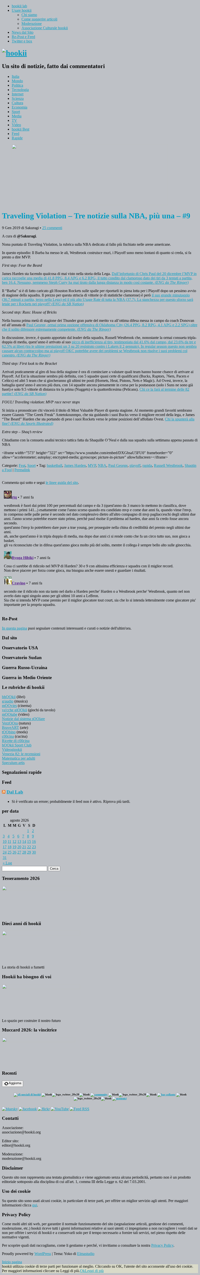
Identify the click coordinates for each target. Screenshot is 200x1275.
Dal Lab (15, 792)
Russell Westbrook (168, 465)
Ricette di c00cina (16, 741)
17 (5, 847)
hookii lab (19, 6)
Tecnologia (20, 90)
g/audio (7, 701)
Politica (17, 85)
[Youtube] (60, 1109)
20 (19, 847)
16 (34, 841)
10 (5, 841)
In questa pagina (14, 628)
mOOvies (9, 706)
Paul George (118, 465)
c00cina (8, 736)
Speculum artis (13, 763)
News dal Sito (22, 32)
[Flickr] (44, 1109)
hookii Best (20, 129)
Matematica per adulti (18, 758)
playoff (135, 465)
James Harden (75, 465)
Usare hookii (21, 10)
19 (14, 847)
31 (5, 858)
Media (16, 116)
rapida (147, 465)
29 (29, 852)
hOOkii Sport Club (16, 745)
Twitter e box (22, 41)
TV (14, 120)
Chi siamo (29, 15)
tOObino (9, 732)
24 (5, 852)
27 (19, 852)
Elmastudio (85, 1254)
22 (29, 847)
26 (14, 852)
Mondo (17, 81)
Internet (17, 94)
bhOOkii (9, 697)
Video (16, 125)
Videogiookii (12, 749)
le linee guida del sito (62, 482)
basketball (54, 465)
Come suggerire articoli (39, 19)
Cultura (17, 103)
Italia (15, 76)
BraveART (10, 727)
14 (24, 841)
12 (14, 841)
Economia (19, 107)
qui (34, 1205)
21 (24, 847)
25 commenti (52, 228)
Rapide (17, 138)
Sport (16, 112)
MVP (92, 465)
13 (19, 841)
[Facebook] (28, 1109)
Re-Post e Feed (23, 37)
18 (9, 847)
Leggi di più (94, 1271)
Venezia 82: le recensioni (21, 754)
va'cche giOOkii (14, 710)
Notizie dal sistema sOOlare (23, 719)
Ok (82, 1271)
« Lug (7, 863)
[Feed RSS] (79, 1109)
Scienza (18, 98)
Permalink (22, 470)
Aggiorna (15, 1083)
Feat (22, 465)
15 (29, 841)
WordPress (42, 1254)
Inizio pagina (12, 1262)
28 (24, 852)
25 (9, 852)
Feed (15, 134)
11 (9, 841)
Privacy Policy (162, 1245)
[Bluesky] (10, 1109)
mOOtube (9, 714)
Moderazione (31, 23)
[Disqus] (100, 550)
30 (34, 852)
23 (34, 847)
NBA (102, 465)
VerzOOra (10, 723)
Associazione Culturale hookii (44, 28)
